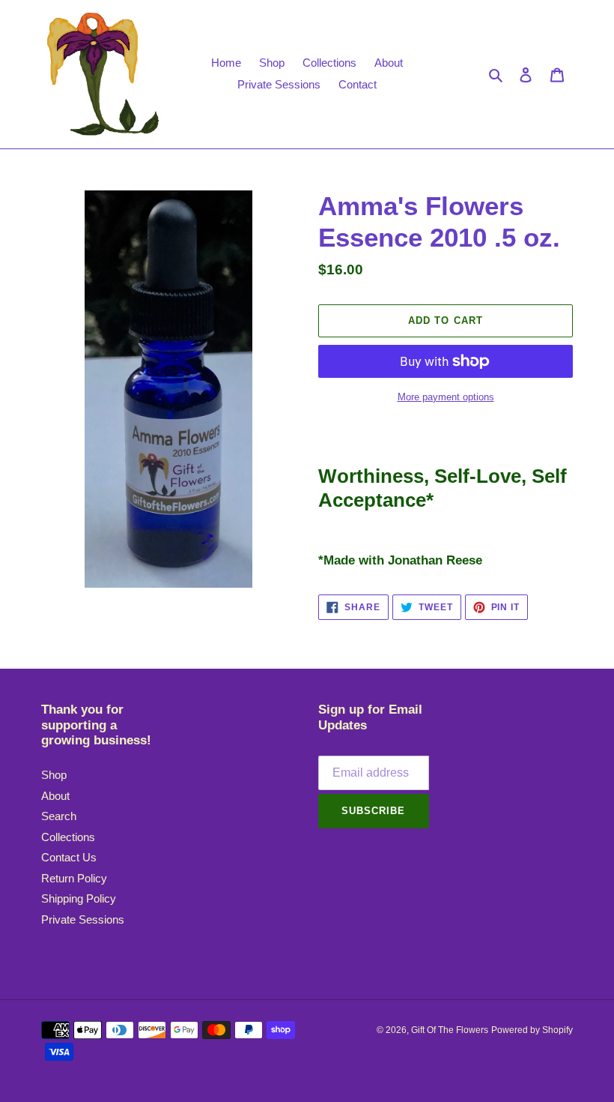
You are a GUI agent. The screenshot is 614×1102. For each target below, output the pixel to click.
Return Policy (74, 878)
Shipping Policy (78, 898)
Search (58, 816)
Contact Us (69, 857)
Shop (54, 774)
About (55, 795)
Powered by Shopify (532, 1030)
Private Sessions (82, 919)
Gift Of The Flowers (449, 1030)
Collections (68, 837)
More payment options (446, 397)
